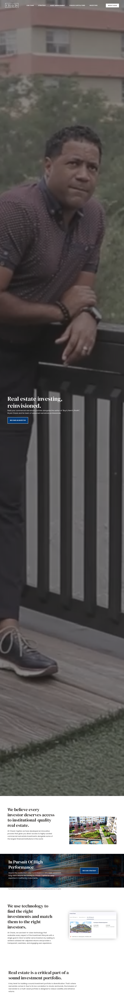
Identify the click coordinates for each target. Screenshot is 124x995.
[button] (18, 420)
